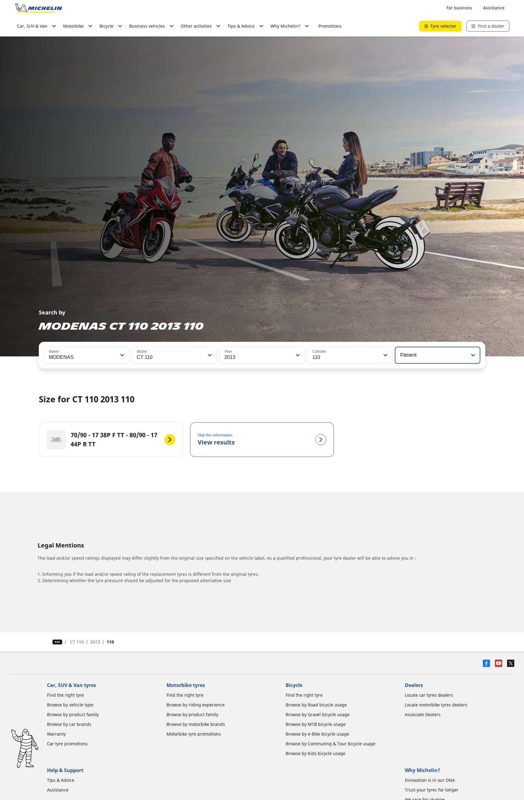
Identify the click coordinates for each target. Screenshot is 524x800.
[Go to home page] (39, 7)
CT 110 (77, 642)
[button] (121, 355)
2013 (95, 642)
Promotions (329, 26)
